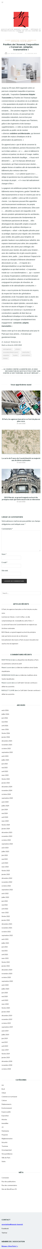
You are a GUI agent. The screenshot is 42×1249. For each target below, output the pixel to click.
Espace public (6, 1112)
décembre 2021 (7, 924)
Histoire (23, 40)
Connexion (5, 1178)
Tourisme (5, 1146)
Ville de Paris (25, 41)
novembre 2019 (7, 1019)
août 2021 (5, 939)
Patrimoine (15, 41)
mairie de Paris (26, 355)
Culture (4, 1100)
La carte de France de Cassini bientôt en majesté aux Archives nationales (21, 459)
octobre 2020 (6, 977)
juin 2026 (5, 718)
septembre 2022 (7, 890)
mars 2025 (5, 775)
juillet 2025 (5, 760)
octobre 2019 (6, 1023)
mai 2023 (5, 859)
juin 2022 (5, 901)
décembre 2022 (7, 878)
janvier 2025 (6, 783)
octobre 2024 (6, 794)
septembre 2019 (7, 1027)
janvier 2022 (6, 920)
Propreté (5, 1135)
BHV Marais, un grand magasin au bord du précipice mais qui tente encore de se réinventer (21, 498)
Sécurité (4, 1142)
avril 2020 (5, 1000)
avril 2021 (5, 954)
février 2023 (6, 870)
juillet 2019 (5, 1034)
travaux (5, 358)
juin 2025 (5, 764)
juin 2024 (5, 809)
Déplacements (6, 1104)
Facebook (5, 1228)
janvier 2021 (6, 966)
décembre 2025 (7, 741)
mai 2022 (5, 905)
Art (3, 1085)
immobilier (32, 40)
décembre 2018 (7, 1061)
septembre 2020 (7, 981)
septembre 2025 (7, 752)
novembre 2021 (7, 928)
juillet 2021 (5, 943)
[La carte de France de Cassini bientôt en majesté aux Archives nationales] (21, 442)
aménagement (7, 349)
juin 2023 (5, 855)
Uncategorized (7, 1150)
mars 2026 (5, 729)
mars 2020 (5, 1004)
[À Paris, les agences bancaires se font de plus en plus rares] (21, 402)
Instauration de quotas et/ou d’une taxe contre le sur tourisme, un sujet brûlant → (21, 372)
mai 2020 (5, 996)
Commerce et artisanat (9, 1096)
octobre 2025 (6, 748)
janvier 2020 (6, 1012)
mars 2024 (5, 821)
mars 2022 (5, 912)
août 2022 (5, 893)
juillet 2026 (5, 714)
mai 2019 (5, 1042)
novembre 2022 (7, 882)
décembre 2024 (7, 787)
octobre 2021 (6, 931)
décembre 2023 (7, 832)
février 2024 (6, 825)
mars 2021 (5, 958)
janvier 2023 (6, 874)
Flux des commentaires (9, 1185)
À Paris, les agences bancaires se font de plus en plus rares (21, 420)
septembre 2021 (7, 935)
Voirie (3, 1161)
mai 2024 (5, 813)
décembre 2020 (7, 970)
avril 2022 (5, 909)
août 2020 (5, 985)
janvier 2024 (6, 828)
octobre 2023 (6, 840)
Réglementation (7, 1138)
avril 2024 (5, 817)
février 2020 (6, 1008)
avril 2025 (5, 771)
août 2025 (5, 756)
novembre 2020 (7, 973)
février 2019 (6, 1054)
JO (3, 1127)
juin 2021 (5, 947)
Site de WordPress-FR (9, 1189)
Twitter (4, 1233)
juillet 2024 (5, 806)
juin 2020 (5, 993)
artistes (17, 349)
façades (15, 355)
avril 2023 (5, 863)
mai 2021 (5, 951)
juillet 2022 (5, 897)
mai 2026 (5, 722)
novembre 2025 (7, 745)
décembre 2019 (7, 1015)
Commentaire (7, 529)
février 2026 (6, 733)
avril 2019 (5, 1046)
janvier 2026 (6, 737)
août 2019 (5, 1031)
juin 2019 (5, 1038)
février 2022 (6, 916)
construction (25, 352)
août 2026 (5, 710)
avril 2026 (5, 725)
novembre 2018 (7, 1065)
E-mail (4, 562)
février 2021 (6, 962)
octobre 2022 (6, 886)
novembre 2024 (7, 790)
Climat (7, 40)
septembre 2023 (7, 844)
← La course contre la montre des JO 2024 (20, 369)
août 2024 (5, 802)
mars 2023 (5, 867)
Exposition (15, 40)
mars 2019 (5, 1050)
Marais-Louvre (15, 53)
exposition (6, 355)
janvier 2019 (6, 1057)
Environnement (7, 1108)
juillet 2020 (5, 989)
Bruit (3, 1089)
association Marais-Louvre (10, 352)
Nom (4, 554)
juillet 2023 (5, 851)
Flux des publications (9, 1181)
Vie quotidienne (7, 1154)
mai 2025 (5, 767)
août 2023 (5, 848)
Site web (5, 570)
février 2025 (6, 779)
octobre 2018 (6, 1069)
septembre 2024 (7, 798)
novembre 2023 (7, 836)
